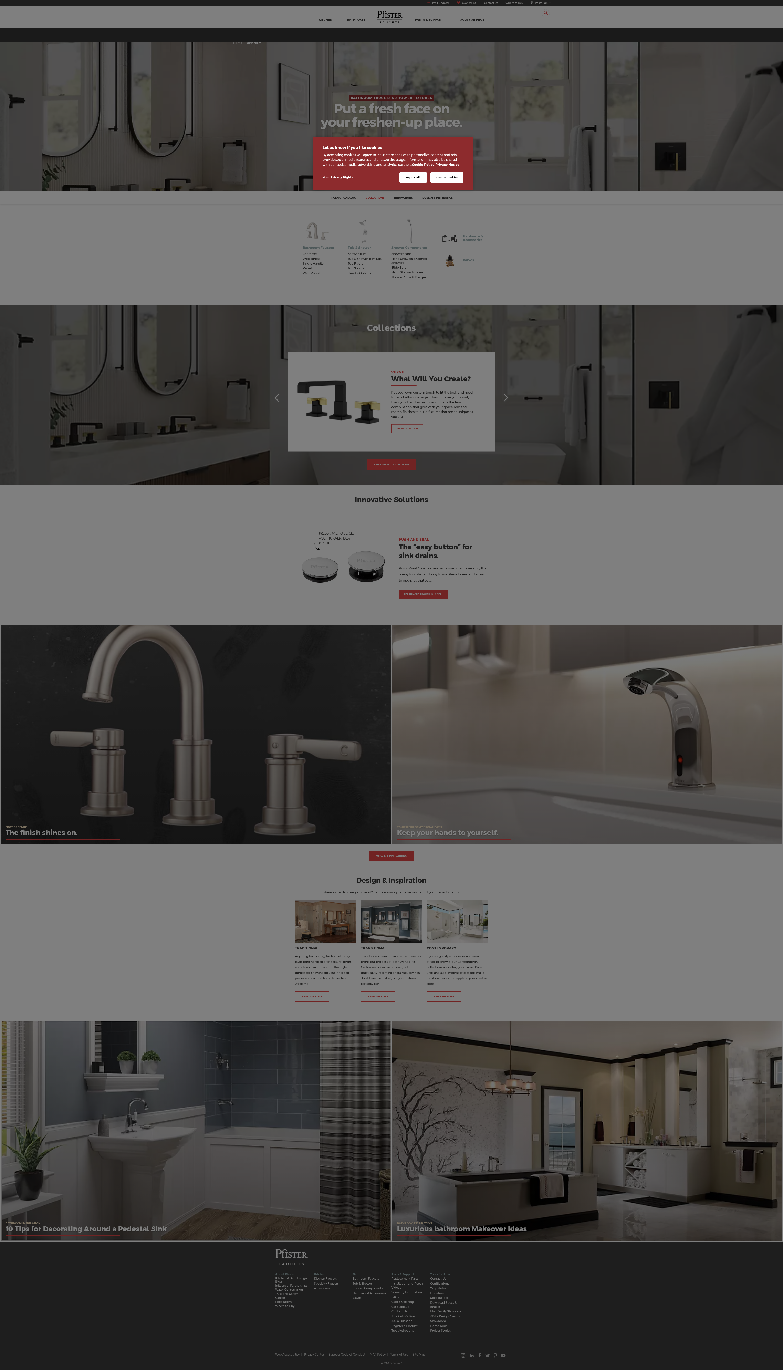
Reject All (413, 177)
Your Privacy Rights (338, 177)
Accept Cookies (447, 177)
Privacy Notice (447, 165)
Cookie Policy (423, 165)
